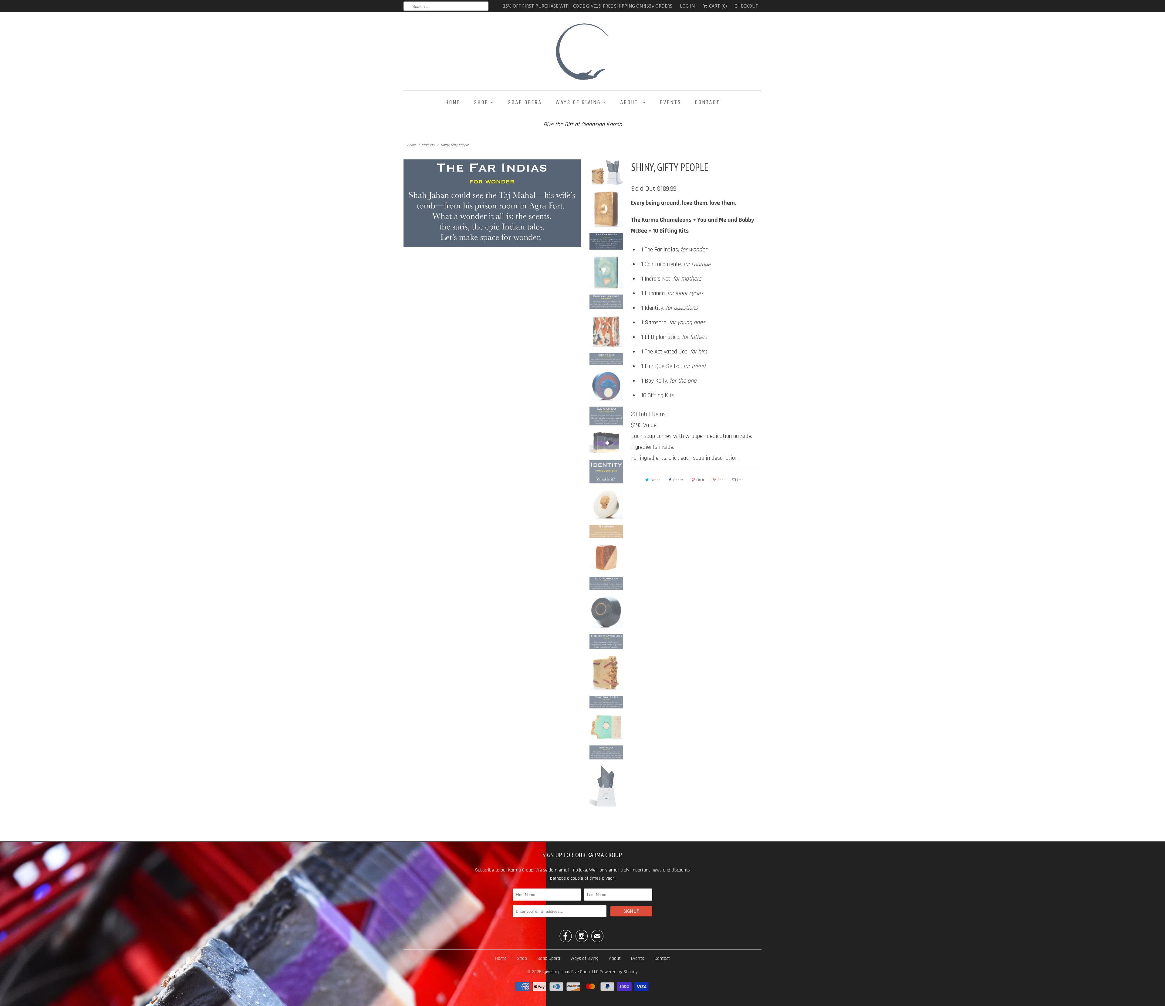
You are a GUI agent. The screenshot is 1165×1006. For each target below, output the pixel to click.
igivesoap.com (556, 972)
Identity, (672, 308)
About (630, 102)
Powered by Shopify (619, 972)
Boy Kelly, (671, 381)
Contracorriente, (678, 264)
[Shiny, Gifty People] (492, 245)
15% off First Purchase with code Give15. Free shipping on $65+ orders (587, 6)
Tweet (655, 480)
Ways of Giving (578, 102)
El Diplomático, (676, 337)
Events (670, 102)
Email (741, 480)
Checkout (746, 6)
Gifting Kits (661, 395)
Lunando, (674, 293)
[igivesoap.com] (582, 52)
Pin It (700, 480)
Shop (481, 102)
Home (452, 102)
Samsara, (675, 322)
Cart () (717, 6)
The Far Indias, (676, 250)
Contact (707, 102)
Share (678, 480)
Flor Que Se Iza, (675, 366)
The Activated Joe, (676, 352)
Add (721, 480)
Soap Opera (525, 102)
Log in (687, 6)
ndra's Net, (673, 279)
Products (428, 145)
